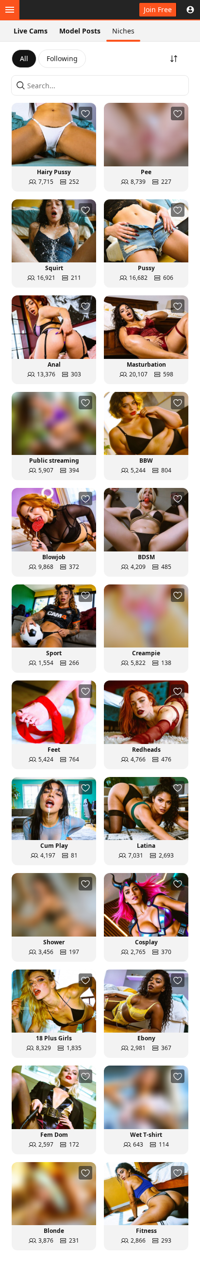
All (24, 58)
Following (62, 58)
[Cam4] (52, 9)
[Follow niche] (85, 113)
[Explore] (9, 9)
